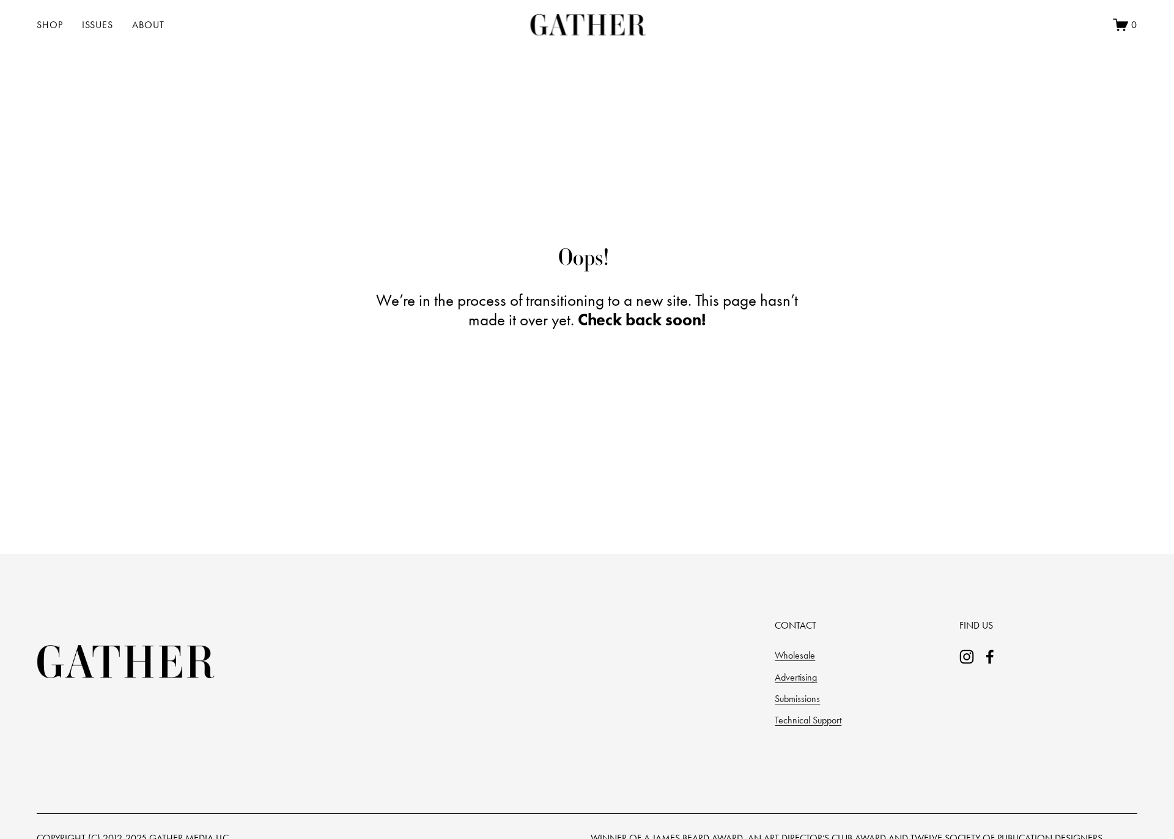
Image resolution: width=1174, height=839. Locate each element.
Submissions (797, 698)
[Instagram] (966, 656)
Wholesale (795, 655)
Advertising (796, 677)
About (148, 25)
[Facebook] (990, 656)
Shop (50, 25)
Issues (98, 25)
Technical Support (808, 720)
